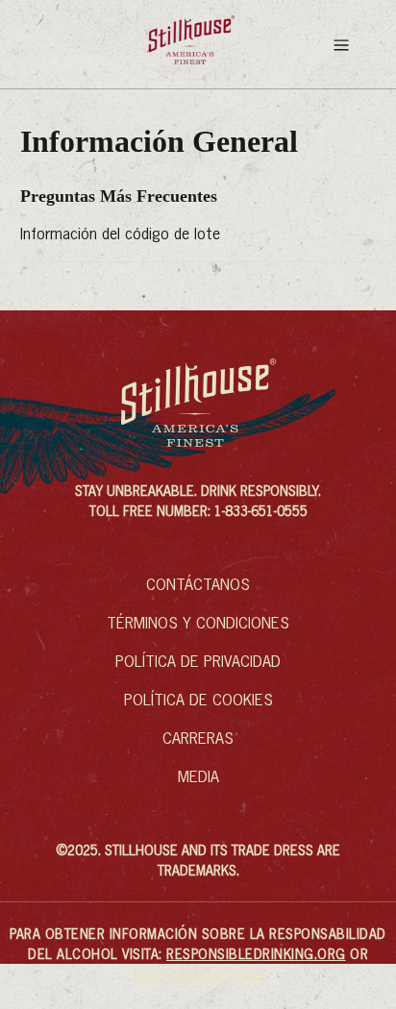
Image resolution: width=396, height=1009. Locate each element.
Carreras (198, 740)
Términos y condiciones (198, 624)
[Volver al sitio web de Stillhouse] (191, 44)
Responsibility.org (198, 975)
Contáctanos (198, 586)
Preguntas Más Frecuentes (118, 196)
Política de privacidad (198, 663)
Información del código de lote (120, 235)
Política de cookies (198, 701)
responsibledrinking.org (256, 955)
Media (198, 778)
